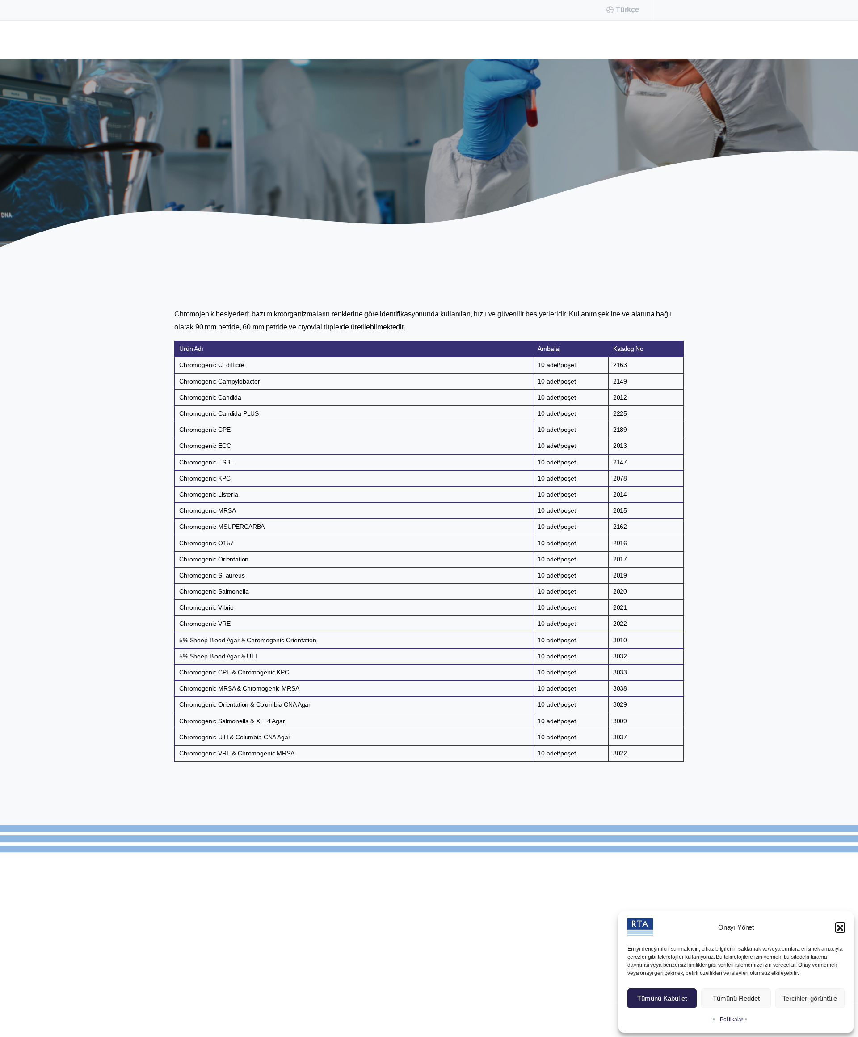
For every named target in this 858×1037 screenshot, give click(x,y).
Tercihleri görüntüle (809, 998)
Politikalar (731, 1019)
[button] (840, 927)
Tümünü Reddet (736, 998)
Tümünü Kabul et (662, 998)
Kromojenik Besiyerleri (398, 161)
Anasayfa (333, 161)
